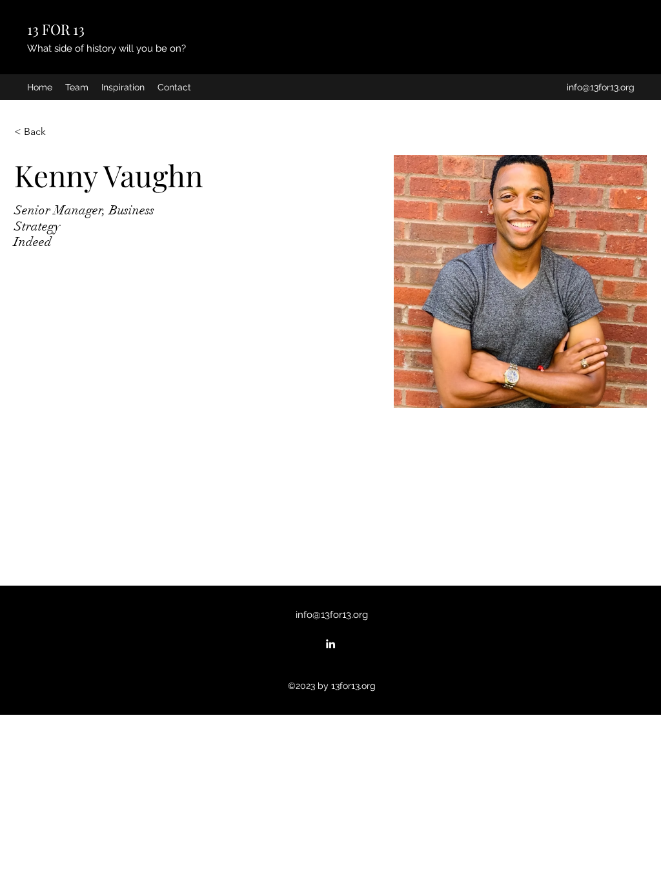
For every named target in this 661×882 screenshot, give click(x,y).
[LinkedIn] (330, 643)
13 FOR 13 (56, 29)
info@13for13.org (601, 87)
